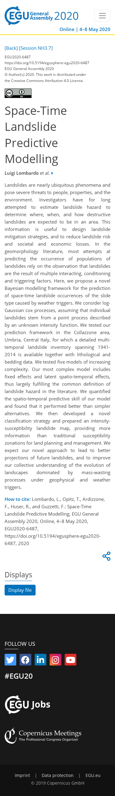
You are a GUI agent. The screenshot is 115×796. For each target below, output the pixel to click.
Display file (20, 590)
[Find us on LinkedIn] (40, 661)
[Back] (11, 48)
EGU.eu (93, 775)
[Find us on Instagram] (55, 661)
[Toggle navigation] (102, 15)
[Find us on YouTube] (70, 661)
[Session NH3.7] (36, 48)
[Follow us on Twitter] (10, 661)
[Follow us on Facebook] (25, 661)
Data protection (58, 775)
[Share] (105, 558)
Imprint (22, 775)
